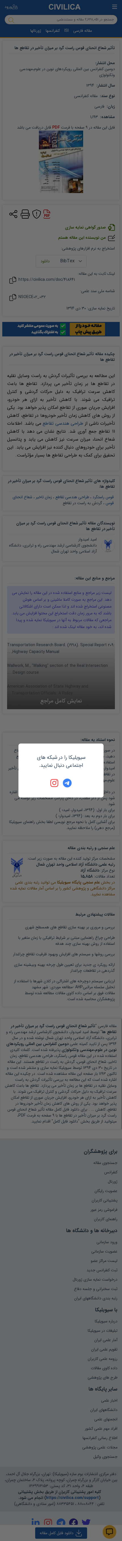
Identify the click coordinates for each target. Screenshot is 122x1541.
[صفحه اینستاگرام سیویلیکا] (54, 783)
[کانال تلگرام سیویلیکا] (67, 783)
